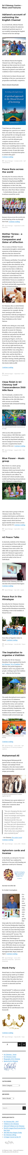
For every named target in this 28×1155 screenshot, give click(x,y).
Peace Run (5, 227)
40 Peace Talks (10, 537)
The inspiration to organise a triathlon (13, 654)
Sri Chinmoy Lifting (10, 1135)
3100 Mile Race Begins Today (13, 1132)
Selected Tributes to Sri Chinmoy (14, 1126)
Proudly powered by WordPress (10, 1152)
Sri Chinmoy (5, 375)
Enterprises (11, 959)
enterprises (5, 961)
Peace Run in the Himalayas (12, 598)
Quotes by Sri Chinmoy (11, 1061)
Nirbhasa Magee (9, 373)
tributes (23, 843)
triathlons (4, 749)
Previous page (20, 1046)
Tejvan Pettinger (9, 161)
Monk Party (8, 967)
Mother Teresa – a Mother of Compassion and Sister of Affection (12, 238)
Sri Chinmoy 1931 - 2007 (11, 1121)
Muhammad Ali (10, 755)
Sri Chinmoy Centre (10, 1057)
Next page (24, 1046)
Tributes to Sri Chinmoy (11, 1124)
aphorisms (4, 959)
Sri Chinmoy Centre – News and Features (12, 6)
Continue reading (7, 157)
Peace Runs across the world (12, 170)
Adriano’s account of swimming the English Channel (14, 17)
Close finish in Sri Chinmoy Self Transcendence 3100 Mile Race (14, 386)
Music (22, 529)
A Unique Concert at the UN (12, 1137)
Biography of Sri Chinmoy (12, 1059)
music (3, 530)
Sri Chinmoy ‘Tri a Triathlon (11, 664)
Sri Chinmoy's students (16, 747)
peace (22, 590)
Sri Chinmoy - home (10, 1054)
